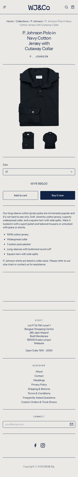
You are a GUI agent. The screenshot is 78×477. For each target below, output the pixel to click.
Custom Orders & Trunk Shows (39, 402)
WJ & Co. (49, 466)
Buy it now (58, 195)
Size (5, 164)
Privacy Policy (39, 384)
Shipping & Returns (39, 389)
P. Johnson (37, 21)
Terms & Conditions (39, 393)
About (39, 371)
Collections (22, 21)
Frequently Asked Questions (39, 397)
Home (10, 21)
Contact (39, 375)
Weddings (39, 380)
